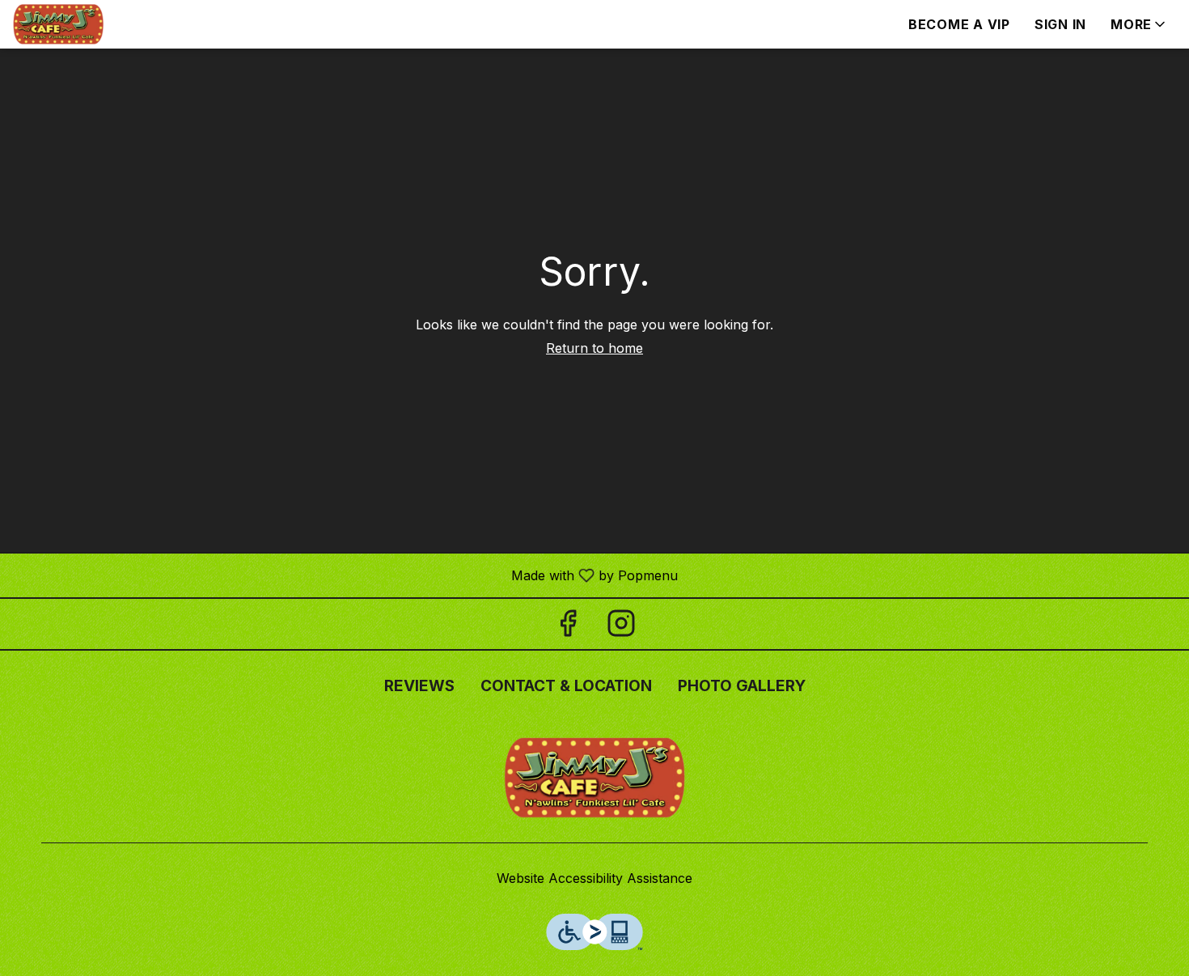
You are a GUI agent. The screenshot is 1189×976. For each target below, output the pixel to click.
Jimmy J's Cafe (594, 777)
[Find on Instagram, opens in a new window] (621, 627)
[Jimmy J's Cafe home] (86, 24)
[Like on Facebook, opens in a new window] (567, 627)
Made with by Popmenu (345, 574)
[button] (1139, 24)
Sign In (1060, 24)
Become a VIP (959, 24)
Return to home (594, 348)
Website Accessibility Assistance (594, 878)
